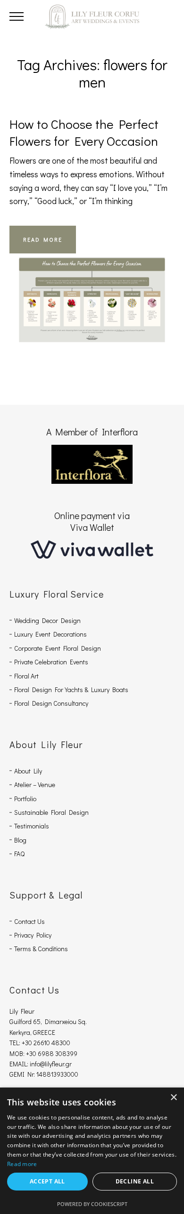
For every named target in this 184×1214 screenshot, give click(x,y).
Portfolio (25, 798)
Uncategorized (92, 288)
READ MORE (42, 239)
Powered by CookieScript (92, 1203)
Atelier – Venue (34, 784)
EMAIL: (19, 1063)
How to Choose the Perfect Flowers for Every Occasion (84, 132)
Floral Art (26, 675)
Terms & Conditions (41, 948)
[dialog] (92, 1151)
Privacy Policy (32, 934)
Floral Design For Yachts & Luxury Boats (71, 689)
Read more (22, 1164)
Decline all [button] (135, 1181)
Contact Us (29, 921)
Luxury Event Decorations (50, 634)
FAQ (19, 853)
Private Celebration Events (51, 661)
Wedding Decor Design (47, 620)
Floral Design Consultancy (51, 703)
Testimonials (31, 825)
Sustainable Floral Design (51, 812)
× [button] (173, 1097)
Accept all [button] (47, 1181)
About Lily (28, 770)
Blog (20, 840)
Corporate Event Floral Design (57, 648)
